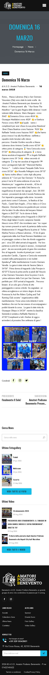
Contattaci (6, 625)
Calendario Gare (8, 617)
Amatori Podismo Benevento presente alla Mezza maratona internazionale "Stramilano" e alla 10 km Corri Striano (36, 401)
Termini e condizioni (13, 672)
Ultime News (6, 621)
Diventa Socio (30, 617)
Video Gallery (30, 625)
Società (5, 613)
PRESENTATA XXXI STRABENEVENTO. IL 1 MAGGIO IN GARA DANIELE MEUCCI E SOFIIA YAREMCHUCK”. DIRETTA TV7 (27, 524)
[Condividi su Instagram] (19, 380)
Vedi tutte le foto (17, 491)
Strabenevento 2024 (21, 511)
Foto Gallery (29, 621)
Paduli (15, 457)
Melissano (17, 468)
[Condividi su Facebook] (13, 380)
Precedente (8, 396)
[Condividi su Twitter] (26, 380)
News (30, 46)
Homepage (17, 46)
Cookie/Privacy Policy (32, 672)
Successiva (41, 396)
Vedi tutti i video (16, 549)
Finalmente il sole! (11, 400)
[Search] (44, 437)
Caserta (16, 479)
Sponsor (28, 613)
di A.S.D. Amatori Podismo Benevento (18, 86)
